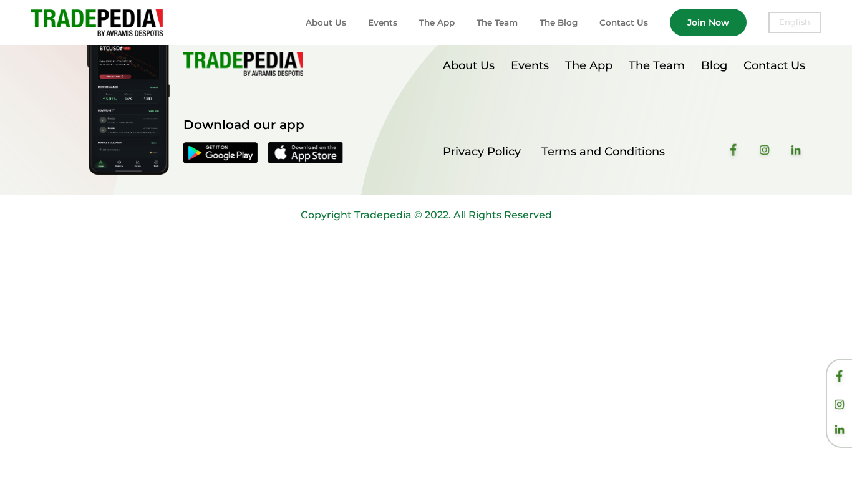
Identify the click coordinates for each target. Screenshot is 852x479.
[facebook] (839, 378)
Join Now (708, 22)
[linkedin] (839, 431)
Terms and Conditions (603, 151)
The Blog (559, 22)
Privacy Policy (482, 151)
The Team (497, 22)
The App (437, 22)
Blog (714, 65)
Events (382, 22)
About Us (326, 22)
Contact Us (623, 22)
